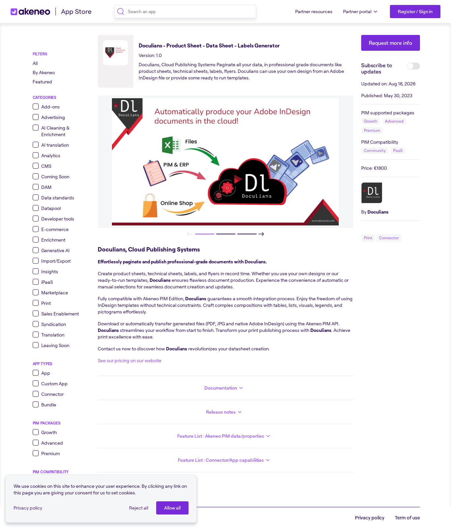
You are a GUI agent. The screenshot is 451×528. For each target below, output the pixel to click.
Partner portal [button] (357, 11)
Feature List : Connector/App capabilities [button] (221, 460)
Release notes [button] (221, 412)
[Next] (261, 234)
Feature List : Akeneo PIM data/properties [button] (220, 436)
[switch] (413, 66)
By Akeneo (44, 72)
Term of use (407, 517)
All (35, 63)
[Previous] (190, 234)
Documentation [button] (220, 388)
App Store (76, 11)
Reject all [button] (138, 508)
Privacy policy (28, 508)
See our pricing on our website (129, 360)
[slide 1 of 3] (204, 234)
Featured (42, 81)
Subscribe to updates (376, 68)
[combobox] (185, 11)
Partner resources (313, 11)
